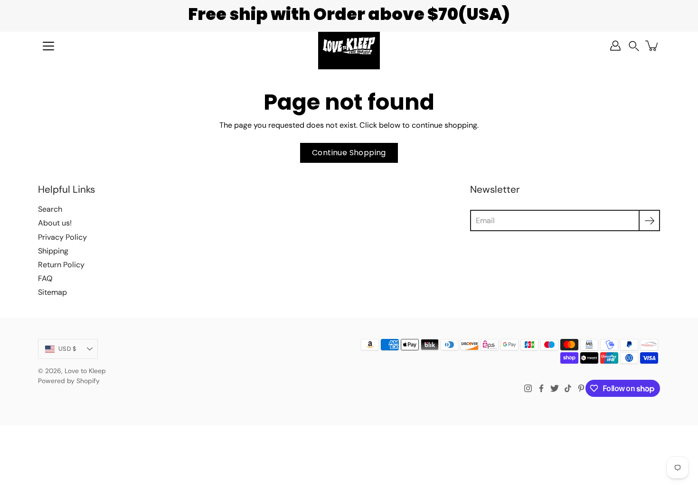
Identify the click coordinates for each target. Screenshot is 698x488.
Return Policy (61, 265)
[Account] (615, 45)
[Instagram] (528, 388)
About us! (55, 223)
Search (50, 209)
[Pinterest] (581, 388)
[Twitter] (554, 388)
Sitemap (52, 292)
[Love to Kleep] (349, 45)
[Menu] (48, 46)
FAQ (45, 278)
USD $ (67, 348)
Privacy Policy (62, 237)
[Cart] (652, 45)
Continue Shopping (349, 152)
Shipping (53, 251)
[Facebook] (541, 388)
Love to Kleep (85, 370)
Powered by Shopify (69, 380)
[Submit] (649, 220)
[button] (634, 45)
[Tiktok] (568, 388)
